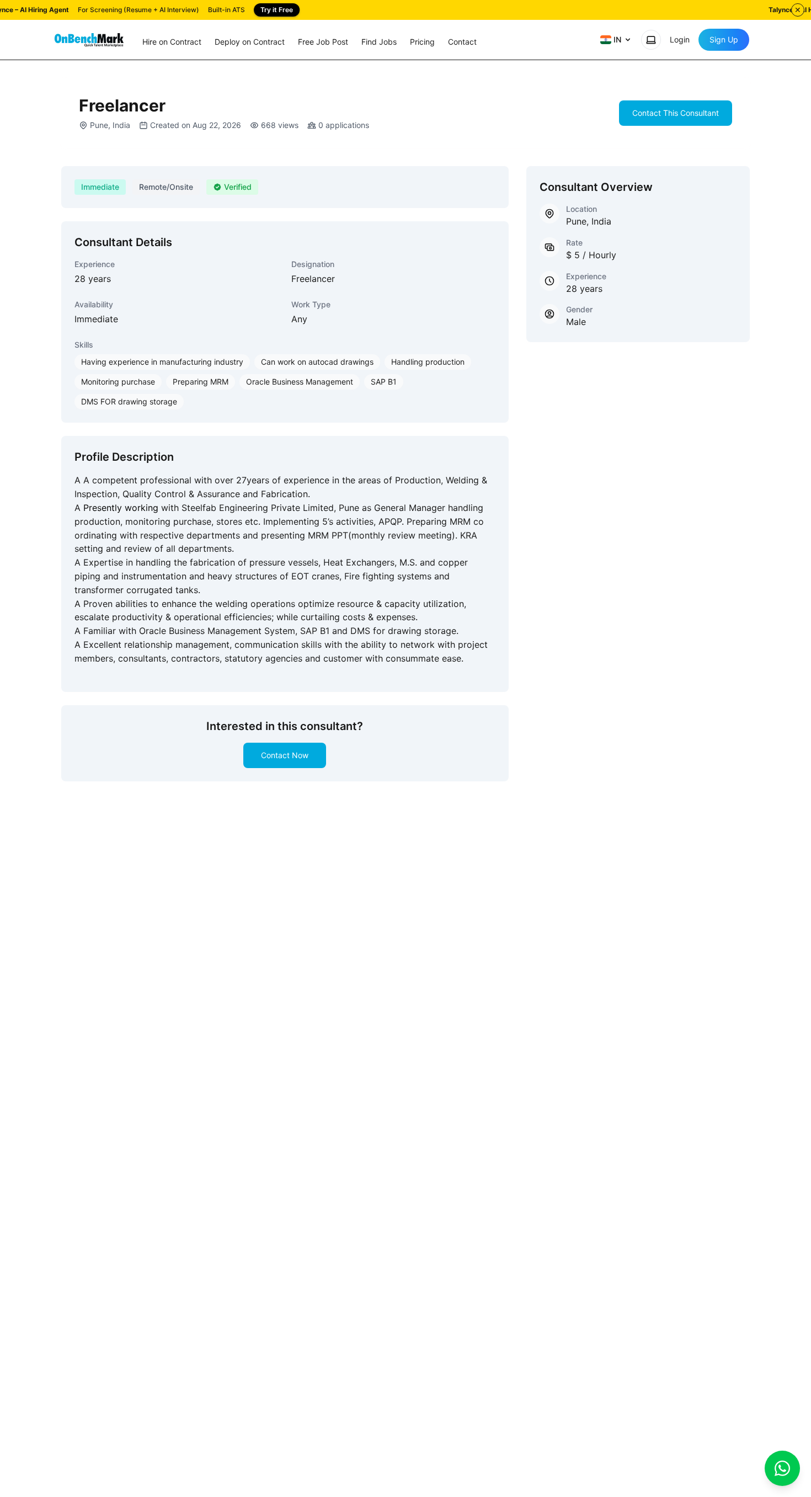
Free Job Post (323, 41)
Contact (462, 41)
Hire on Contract (171, 41)
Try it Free (276, 10)
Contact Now (284, 755)
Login (680, 39)
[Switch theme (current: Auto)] (651, 40)
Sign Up (723, 39)
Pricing (422, 41)
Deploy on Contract (250, 41)
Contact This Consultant (675, 113)
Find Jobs (379, 41)
